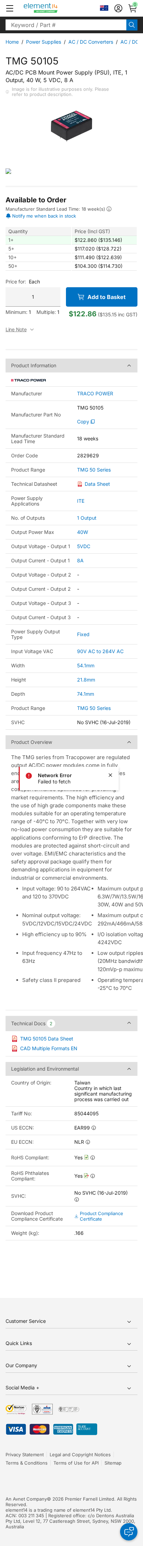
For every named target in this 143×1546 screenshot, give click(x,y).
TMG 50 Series (94, 470)
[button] (10, 8)
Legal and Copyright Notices (80, 1454)
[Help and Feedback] (128, 1531)
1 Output (86, 518)
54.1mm (85, 665)
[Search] (131, 24)
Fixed (83, 634)
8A (80, 560)
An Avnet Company (26, 1499)
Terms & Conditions (27, 1463)
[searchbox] (66, 24)
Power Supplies (43, 42)
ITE (80, 501)
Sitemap (112, 1463)
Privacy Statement (25, 1454)
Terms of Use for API (76, 1463)
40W (82, 532)
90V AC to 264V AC (100, 651)
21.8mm (86, 680)
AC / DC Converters (90, 42)
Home (12, 42)
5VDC (83, 546)
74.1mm (85, 694)
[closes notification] (110, 775)
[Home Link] (53, 8)
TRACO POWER (95, 393)
